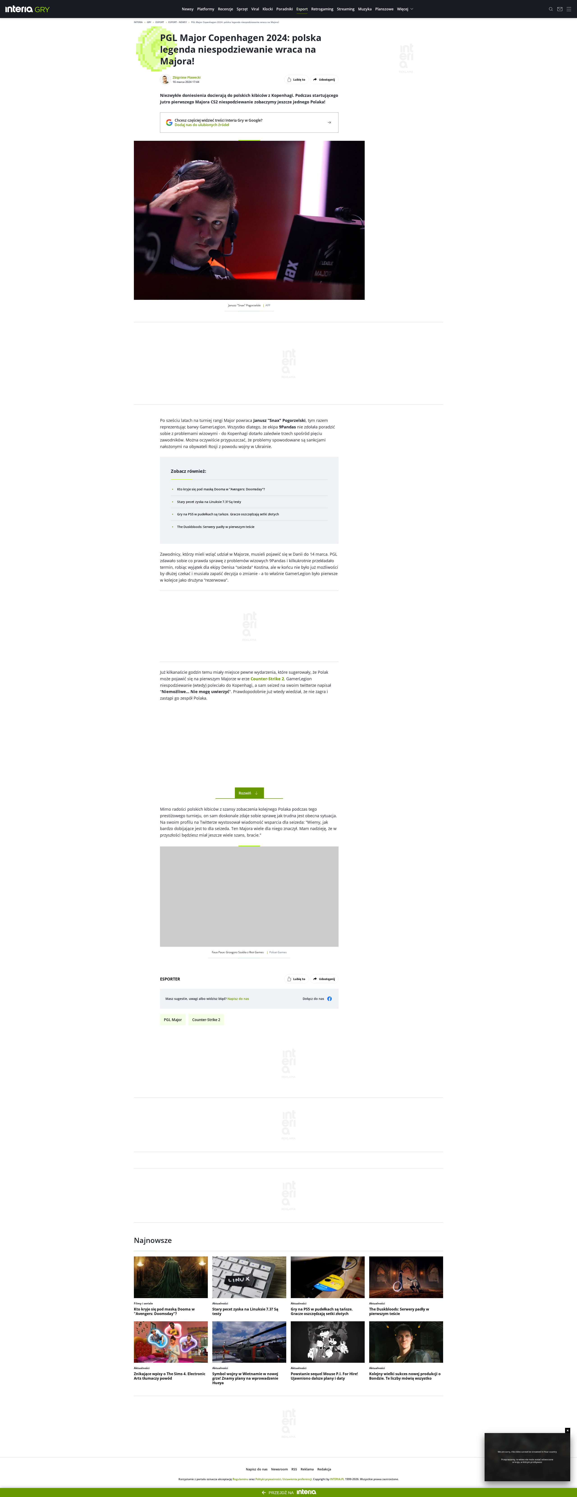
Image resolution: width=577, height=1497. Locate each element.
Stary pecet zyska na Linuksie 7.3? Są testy (209, 502)
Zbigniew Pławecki (187, 77)
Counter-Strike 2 (206, 1019)
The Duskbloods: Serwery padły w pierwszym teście (215, 527)
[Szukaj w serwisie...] (550, 9)
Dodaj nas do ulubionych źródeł (218, 125)
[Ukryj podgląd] (567, 1430)
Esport (160, 22)
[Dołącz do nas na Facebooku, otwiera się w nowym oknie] (329, 998)
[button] (187, 9)
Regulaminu (240, 1479)
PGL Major (173, 1019)
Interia (138, 22)
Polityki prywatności (268, 1479)
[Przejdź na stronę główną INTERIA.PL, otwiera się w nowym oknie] (19, 9)
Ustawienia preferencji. (297, 1479)
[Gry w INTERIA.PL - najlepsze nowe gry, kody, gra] (42, 9)
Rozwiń (245, 793)
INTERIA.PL (337, 1479)
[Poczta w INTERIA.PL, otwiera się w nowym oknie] (559, 9)
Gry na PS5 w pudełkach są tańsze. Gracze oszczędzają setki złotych (228, 514)
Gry (149, 22)
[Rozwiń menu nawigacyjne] (568, 9)
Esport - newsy (177, 22)
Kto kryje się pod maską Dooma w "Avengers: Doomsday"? (221, 489)
